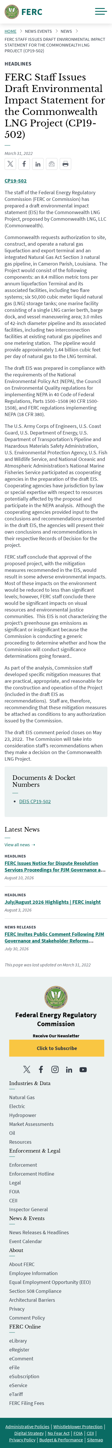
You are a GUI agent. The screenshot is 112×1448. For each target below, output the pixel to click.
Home (10, 31)
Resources (20, 1142)
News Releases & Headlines (39, 1232)
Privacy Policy (22, 1440)
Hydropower (22, 1115)
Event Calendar (25, 1241)
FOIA (14, 1191)
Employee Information (33, 1273)
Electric (17, 1106)
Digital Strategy (29, 1433)
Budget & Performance (61, 1440)
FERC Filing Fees (26, 1403)
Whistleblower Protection (78, 1426)
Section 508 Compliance (35, 1291)
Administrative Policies (27, 1426)
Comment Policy (27, 1317)
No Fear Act (58, 1433)
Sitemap (95, 1440)
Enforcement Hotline (31, 1173)
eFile (14, 1367)
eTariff (16, 1394)
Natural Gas (22, 1097)
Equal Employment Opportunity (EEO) (50, 1282)
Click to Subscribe (57, 1048)
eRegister (19, 1349)
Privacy (16, 1308)
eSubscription (24, 1376)
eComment (21, 1358)
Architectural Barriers (32, 1300)
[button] (101, 12)
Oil (12, 1133)
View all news (17, 844)
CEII (13, 1200)
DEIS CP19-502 (35, 801)
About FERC (21, 1264)
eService (18, 1385)
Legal (15, 1182)
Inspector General (28, 1209)
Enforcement (23, 1165)
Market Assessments (31, 1124)
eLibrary (18, 1340)
